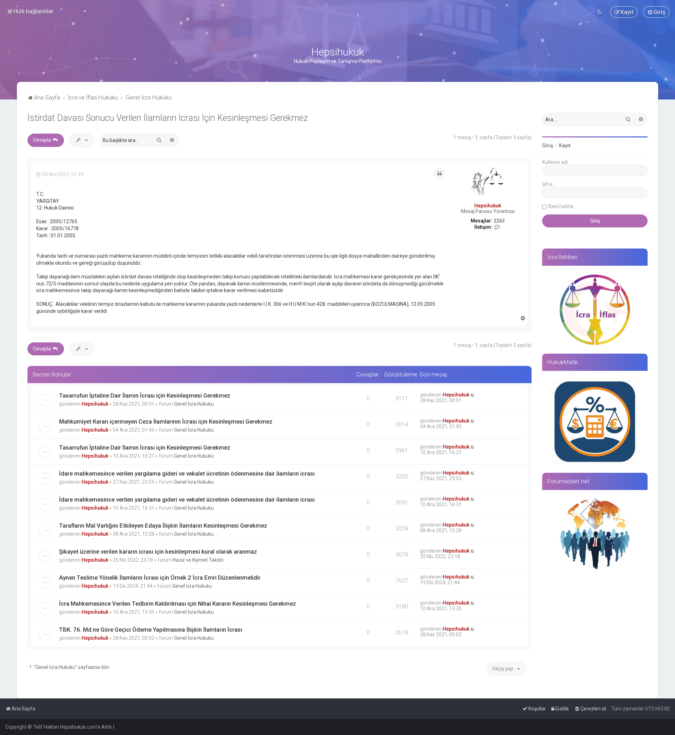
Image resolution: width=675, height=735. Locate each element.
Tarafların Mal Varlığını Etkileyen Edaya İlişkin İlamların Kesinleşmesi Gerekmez (163, 525)
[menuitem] (656, 12)
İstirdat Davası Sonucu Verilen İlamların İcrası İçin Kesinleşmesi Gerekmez (167, 118)
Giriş (547, 145)
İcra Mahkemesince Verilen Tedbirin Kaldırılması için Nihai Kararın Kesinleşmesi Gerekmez (177, 603)
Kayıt (564, 145)
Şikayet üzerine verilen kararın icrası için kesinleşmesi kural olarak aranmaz (158, 551)
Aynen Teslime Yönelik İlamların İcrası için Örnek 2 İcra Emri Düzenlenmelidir (160, 577)
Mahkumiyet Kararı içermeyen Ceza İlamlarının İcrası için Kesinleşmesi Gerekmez (165, 421)
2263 (499, 221)
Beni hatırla (560, 206)
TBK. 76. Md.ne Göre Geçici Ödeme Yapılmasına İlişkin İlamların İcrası (150, 629)
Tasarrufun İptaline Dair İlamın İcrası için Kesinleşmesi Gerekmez (144, 395)
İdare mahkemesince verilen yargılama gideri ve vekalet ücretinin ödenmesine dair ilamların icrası (187, 473)
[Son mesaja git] (472, 395)
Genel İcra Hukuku (194, 404)
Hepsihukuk (487, 205)
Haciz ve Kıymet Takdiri (198, 560)
